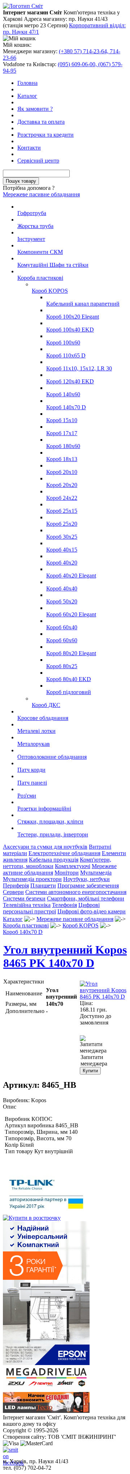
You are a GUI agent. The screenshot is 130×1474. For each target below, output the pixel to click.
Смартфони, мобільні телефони (85, 898)
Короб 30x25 (61, 537)
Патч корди (31, 770)
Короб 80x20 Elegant (71, 653)
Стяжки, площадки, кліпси (50, 821)
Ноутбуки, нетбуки (86, 879)
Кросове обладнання (42, 718)
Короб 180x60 (63, 446)
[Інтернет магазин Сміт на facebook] (8, 1452)
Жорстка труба (35, 226)
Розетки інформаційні (44, 809)
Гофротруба (31, 213)
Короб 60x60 (61, 640)
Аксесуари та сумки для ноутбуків (45, 847)
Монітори (67, 873)
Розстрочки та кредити (45, 135)
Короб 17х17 (61, 433)
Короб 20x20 (61, 485)
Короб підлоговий (68, 692)
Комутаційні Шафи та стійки (52, 265)
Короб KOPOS (50, 291)
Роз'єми (26, 796)
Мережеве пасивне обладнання (41, 194)
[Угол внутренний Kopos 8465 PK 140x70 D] (103, 997)
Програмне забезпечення (88, 885)
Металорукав (33, 744)
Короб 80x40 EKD (68, 679)
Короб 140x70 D (66, 407)
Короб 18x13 (61, 459)
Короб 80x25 (61, 666)
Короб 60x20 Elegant (71, 614)
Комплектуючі (72, 866)
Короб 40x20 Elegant (71, 575)
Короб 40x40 (61, 588)
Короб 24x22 (61, 498)
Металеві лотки (36, 731)
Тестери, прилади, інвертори (52, 834)
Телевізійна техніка (27, 905)
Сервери (13, 892)
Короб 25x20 (61, 524)
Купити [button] (90, 1070)
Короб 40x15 (61, 550)
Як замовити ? (35, 109)
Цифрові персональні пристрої (51, 908)
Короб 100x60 (63, 342)
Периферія (16, 885)
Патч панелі (32, 783)
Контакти (29, 148)
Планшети (43, 885)
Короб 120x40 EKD (70, 381)
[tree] (65, 521)
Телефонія (64, 905)
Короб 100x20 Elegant (72, 317)
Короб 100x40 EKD (70, 330)
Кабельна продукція (53, 860)
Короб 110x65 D (66, 355)
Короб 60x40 (61, 627)
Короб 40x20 (61, 563)
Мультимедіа (96, 873)
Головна (27, 83)
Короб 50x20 (61, 601)
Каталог (27, 96)
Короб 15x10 (61, 420)
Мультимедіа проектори (32, 879)
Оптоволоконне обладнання (52, 757)
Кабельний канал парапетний (83, 304)
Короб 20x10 (61, 472)
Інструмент (31, 239)
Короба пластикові (40, 278)
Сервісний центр (38, 161)
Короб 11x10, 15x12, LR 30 (79, 368)
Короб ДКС (46, 705)
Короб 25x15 (61, 511)
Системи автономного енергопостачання (75, 892)
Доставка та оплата (41, 122)
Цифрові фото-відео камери (91, 911)
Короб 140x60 (63, 394)
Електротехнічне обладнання (64, 853)
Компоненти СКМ (40, 252)
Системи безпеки (24, 898)
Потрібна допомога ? (29, 188)
